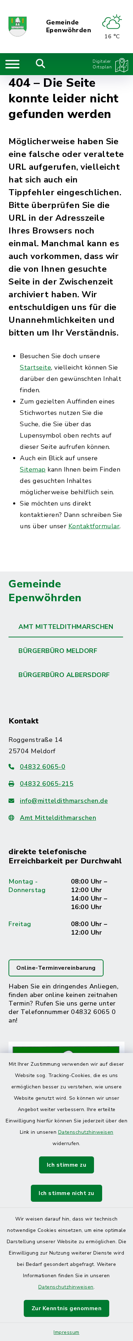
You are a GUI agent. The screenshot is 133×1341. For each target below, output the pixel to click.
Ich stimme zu (67, 1165)
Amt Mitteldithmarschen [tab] (65, 626)
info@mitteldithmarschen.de (64, 800)
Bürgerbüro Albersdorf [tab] (64, 675)
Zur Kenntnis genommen (67, 1308)
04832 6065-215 (46, 783)
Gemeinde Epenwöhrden (69, 26)
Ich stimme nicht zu (66, 1193)
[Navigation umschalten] (12, 64)
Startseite (35, 367)
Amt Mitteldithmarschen (58, 817)
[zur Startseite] (18, 27)
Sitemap (33, 469)
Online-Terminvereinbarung (56, 968)
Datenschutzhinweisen (85, 1132)
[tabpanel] (66, 928)
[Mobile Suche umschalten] (41, 64)
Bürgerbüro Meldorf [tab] (57, 651)
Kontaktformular (94, 526)
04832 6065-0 (42, 766)
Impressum (66, 1332)
